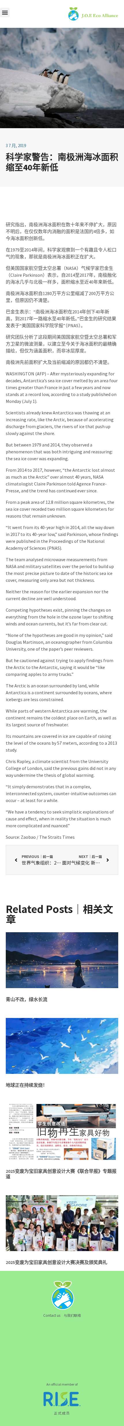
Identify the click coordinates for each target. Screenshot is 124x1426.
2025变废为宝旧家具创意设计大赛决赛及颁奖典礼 (56, 1262)
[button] (5, 12)
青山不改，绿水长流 (26, 999)
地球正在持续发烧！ (26, 1085)
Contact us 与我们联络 (62, 1315)
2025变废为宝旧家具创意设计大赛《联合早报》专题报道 (61, 1173)
